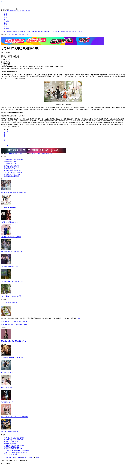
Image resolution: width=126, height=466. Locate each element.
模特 (82, 31)
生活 (51, 31)
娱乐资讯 (7, 28)
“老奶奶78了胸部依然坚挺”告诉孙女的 (15, 452)
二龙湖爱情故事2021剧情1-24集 (13, 160)
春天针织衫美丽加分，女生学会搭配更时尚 (14, 324)
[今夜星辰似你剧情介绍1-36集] (6, 264)
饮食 (33, 31)
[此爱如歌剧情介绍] (6, 384)
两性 (39, 31)
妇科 (36, 31)
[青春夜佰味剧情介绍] (6, 399)
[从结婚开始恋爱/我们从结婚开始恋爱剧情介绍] (6, 414)
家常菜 (24, 11)
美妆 (11, 31)
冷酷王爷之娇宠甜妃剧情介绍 (10, 431)
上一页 (6, 131)
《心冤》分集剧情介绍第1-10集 (10, 222)
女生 (48, 31)
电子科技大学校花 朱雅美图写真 (14, 438)
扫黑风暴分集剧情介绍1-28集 (13, 170)
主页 (9, 34)
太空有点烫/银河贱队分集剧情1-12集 (12, 251)
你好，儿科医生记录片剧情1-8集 (42, 153)
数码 (57, 31)
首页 (2, 31)
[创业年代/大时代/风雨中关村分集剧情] (6, 355)
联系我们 (31, 457)
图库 (5, 26)
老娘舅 (19, 11)
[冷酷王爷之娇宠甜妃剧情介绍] (6, 429)
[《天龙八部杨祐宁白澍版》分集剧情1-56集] (6, 190)
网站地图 (24, 457)
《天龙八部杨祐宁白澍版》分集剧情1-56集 (13, 192)
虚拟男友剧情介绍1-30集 (11, 165)
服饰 (5, 16)
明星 (73, 31)
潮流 (17, 31)
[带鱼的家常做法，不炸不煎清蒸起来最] (6, 315)
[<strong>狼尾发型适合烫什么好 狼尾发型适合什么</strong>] (6, 338)
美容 (5, 14)
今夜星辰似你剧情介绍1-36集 (9, 266)
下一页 (6, 145)
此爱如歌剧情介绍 (9, 169)
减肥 (66, 31)
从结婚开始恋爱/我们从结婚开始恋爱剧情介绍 (14, 417)
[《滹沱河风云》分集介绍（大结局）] (6, 293)
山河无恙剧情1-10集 (10, 163)
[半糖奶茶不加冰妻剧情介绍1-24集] (6, 234)
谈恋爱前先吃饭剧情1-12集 (12, 174)
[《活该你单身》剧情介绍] (6, 204)
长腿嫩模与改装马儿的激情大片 (13, 440)
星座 (5, 24)
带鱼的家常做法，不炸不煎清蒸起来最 (9, 302)
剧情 (76, 31)
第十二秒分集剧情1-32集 (11, 167)
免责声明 (18, 457)
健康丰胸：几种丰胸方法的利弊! (14, 445)
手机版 (37, 457)
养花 (54, 31)
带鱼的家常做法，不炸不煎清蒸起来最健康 (14, 321)
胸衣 (20, 31)
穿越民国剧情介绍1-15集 (11, 176)
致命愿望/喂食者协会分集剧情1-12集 (12, 281)
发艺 (5, 19)
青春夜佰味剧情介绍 (7, 402)
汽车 (60, 31)
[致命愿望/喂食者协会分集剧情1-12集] (6, 278)
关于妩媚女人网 (9, 457)
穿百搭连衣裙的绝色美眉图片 (13, 448)
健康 (5, 17)
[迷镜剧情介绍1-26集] (6, 370)
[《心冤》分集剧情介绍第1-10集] (6, 219)
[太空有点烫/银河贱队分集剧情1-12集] (6, 249)
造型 (45, 31)
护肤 (8, 31)
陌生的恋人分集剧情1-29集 (14, 153)
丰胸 (70, 31)
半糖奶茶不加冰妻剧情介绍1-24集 (11, 237)
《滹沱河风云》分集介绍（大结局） (12, 296)
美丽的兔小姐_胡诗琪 (10, 454)
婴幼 (29, 31)
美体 (5, 23)
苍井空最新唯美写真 (10, 443)
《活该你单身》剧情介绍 (8, 207)
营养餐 (28, 11)
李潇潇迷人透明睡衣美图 (11, 447)
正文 (27, 34)
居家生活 (7, 21)
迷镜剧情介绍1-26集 (10, 161)
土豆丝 (9, 11)
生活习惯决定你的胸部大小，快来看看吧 (16, 450)
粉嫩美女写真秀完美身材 (11, 441)
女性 (26, 31)
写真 (79, 31)
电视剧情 (21, 34)
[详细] (79, 318)
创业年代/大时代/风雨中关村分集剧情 (12, 357)
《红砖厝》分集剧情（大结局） (13, 172)
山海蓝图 (14, 11)
